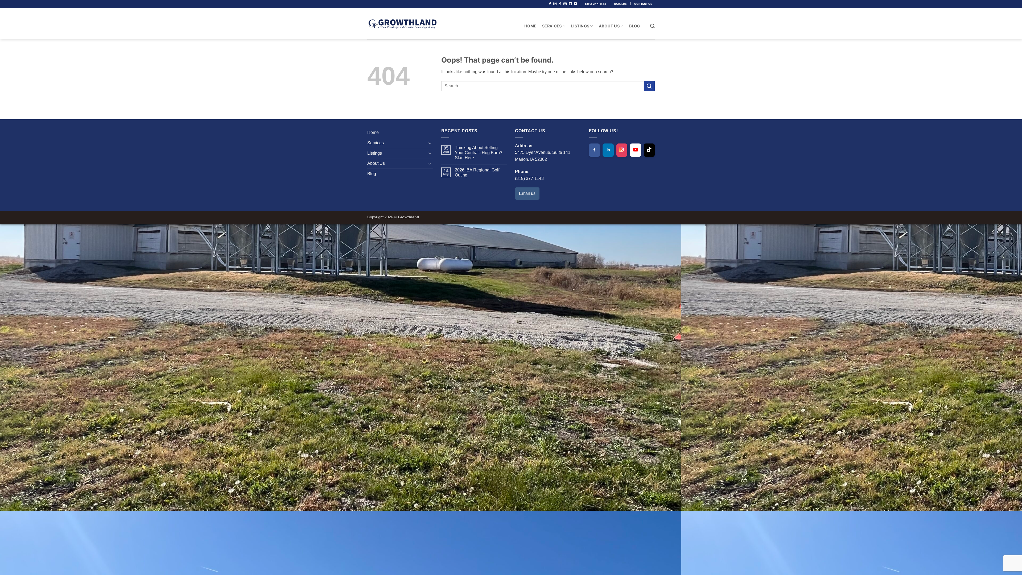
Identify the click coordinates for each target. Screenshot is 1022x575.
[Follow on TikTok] (560, 4)
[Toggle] (430, 143)
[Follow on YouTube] (575, 4)
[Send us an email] (565, 4)
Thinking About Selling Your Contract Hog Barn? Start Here (478, 152)
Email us (527, 193)
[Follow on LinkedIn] (570, 4)
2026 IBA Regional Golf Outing (477, 172)
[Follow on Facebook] (549, 4)
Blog (634, 26)
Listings (580, 26)
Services (552, 26)
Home (530, 26)
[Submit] (649, 86)
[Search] (652, 26)
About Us (609, 26)
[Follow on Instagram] (555, 4)
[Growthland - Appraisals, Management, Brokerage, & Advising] (402, 23)
